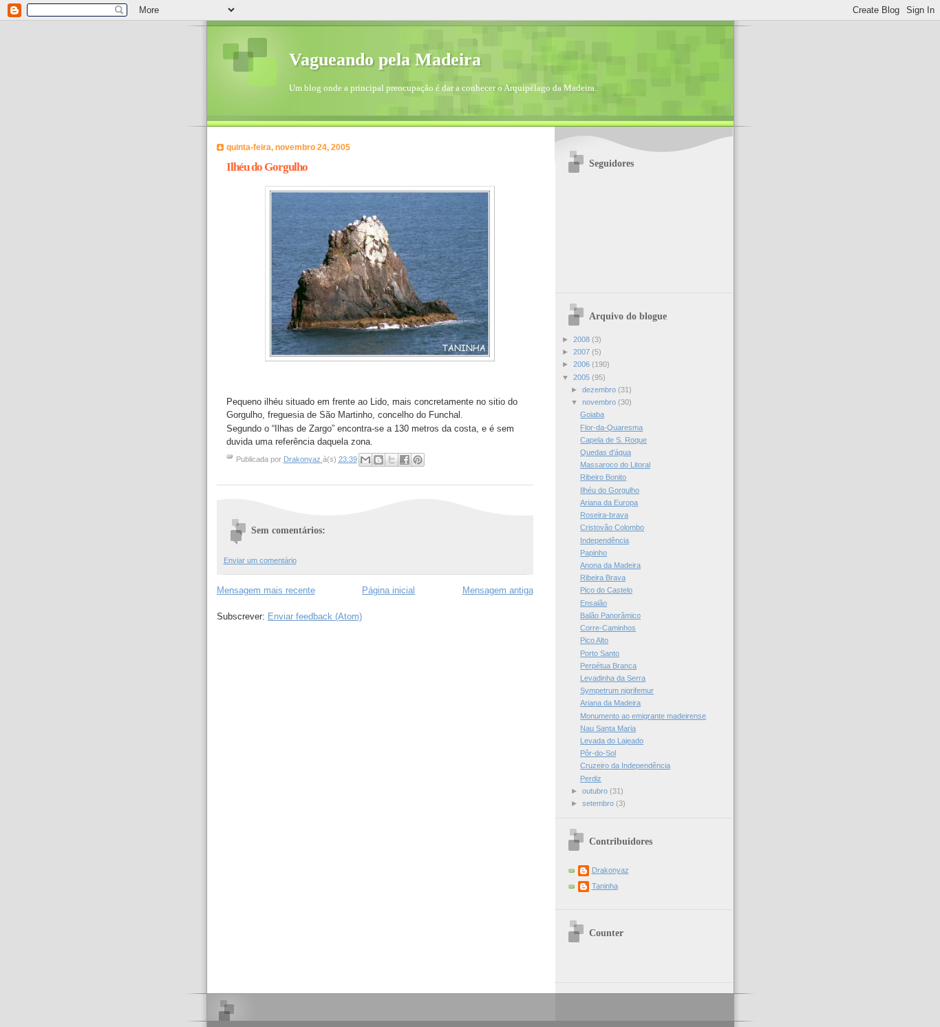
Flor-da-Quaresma (611, 427)
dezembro (600, 389)
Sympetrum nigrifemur (617, 690)
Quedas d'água (605, 452)
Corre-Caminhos (608, 628)
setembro (599, 803)
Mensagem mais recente (266, 590)
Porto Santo (599, 653)
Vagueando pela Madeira (385, 60)
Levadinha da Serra (612, 678)
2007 (582, 352)
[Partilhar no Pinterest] (418, 460)
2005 (582, 377)
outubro (596, 791)
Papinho (593, 553)
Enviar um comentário (260, 560)
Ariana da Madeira (610, 703)
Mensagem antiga (497, 590)
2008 (582, 339)
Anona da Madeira (610, 565)
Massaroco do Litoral (615, 464)
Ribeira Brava (603, 577)
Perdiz (590, 778)
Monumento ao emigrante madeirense (643, 716)
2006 (582, 364)
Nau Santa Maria (608, 728)
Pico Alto (594, 640)
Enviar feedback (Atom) (315, 616)
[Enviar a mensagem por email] (365, 460)
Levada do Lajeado (611, 741)
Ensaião (593, 603)
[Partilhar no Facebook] (405, 460)
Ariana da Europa (609, 502)
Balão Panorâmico (610, 615)
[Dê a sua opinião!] (378, 460)
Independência (604, 540)
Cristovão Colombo (612, 527)
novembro (600, 402)
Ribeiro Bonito (603, 477)
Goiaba (592, 414)
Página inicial (388, 590)
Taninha (605, 886)
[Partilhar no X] (391, 460)
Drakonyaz (610, 870)
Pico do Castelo (606, 590)
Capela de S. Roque (613, 440)
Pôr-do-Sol (598, 753)
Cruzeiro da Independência (625, 765)
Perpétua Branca (608, 665)
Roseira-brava (604, 515)
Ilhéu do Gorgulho (609, 490)
